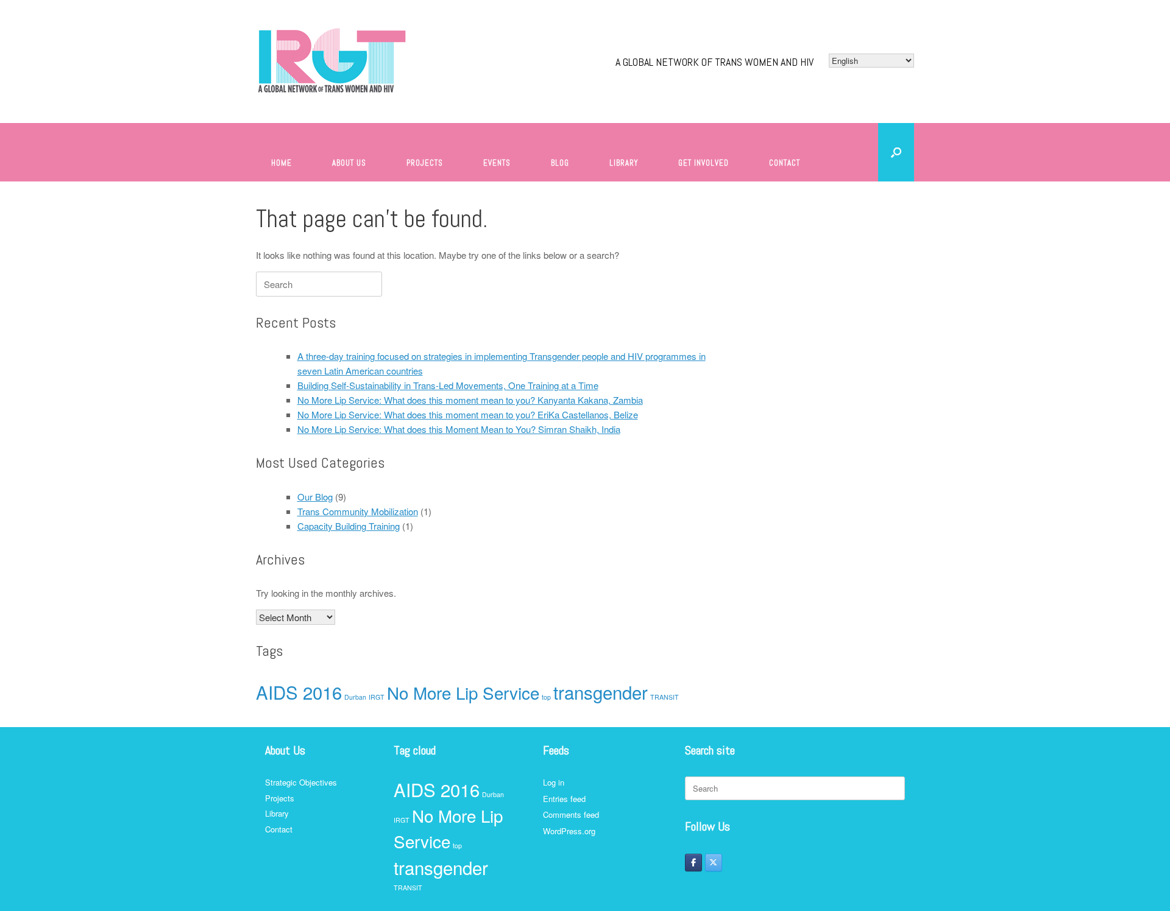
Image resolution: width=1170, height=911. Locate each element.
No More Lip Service (463, 692)
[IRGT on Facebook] (693, 862)
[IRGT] (332, 61)
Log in (553, 782)
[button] (896, 152)
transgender (600, 692)
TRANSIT (664, 697)
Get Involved (703, 163)
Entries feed (564, 798)
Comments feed (571, 814)
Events (497, 163)
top (546, 697)
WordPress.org (569, 831)
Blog (560, 163)
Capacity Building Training (348, 525)
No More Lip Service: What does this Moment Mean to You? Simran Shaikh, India (458, 429)
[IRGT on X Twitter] (713, 862)
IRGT (377, 697)
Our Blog (315, 496)
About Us (349, 163)
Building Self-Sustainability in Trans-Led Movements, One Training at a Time (447, 385)
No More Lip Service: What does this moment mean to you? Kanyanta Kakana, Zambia (470, 399)
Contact (784, 163)
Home (281, 163)
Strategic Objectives (301, 782)
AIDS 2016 (299, 692)
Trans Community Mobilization (357, 511)
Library (623, 163)
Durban (355, 697)
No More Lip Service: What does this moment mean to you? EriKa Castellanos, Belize (467, 414)
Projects (424, 163)
